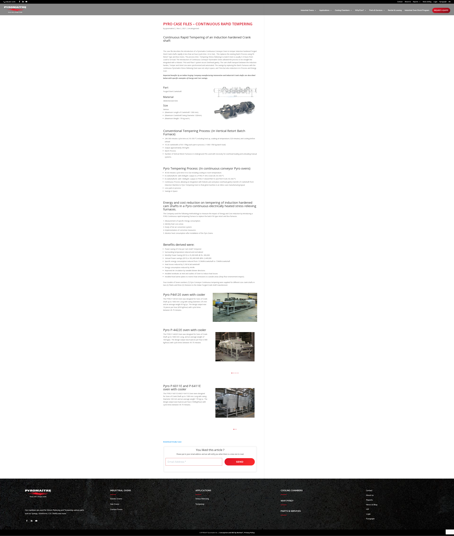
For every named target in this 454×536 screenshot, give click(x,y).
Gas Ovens (114, 504)
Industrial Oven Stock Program (417, 10)
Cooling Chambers (342, 10)
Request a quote (441, 10)
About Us (408, 2)
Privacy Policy (249, 533)
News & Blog (427, 2)
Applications (324, 10)
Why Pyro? (359, 10)
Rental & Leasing (395, 10)
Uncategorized (193, 28)
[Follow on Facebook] (27, 521)
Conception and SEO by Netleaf (231, 533)
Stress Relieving (202, 498)
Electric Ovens (116, 498)
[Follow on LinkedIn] (31, 521)
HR (367, 509)
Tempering (199, 504)
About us (370, 495)
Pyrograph (443, 2)
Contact (400, 2)
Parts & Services (375, 10)
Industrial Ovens (307, 10)
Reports (415, 2)
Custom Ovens (116, 509)
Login (435, 2)
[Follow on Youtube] (36, 521)
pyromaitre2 (170, 28)
